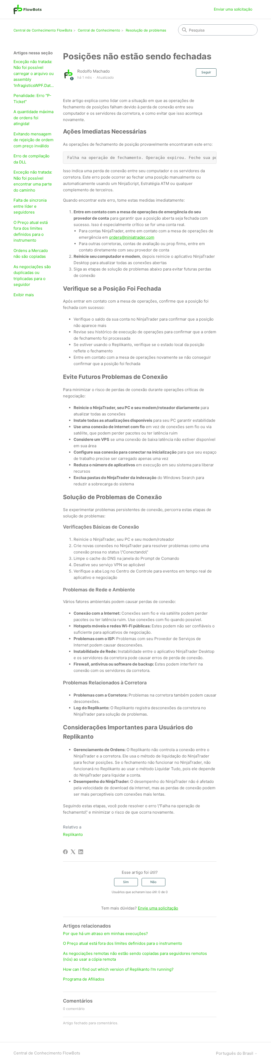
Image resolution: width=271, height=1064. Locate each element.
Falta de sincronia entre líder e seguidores (30, 206)
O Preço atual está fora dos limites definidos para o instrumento (30, 231)
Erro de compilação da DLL (31, 159)
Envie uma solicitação (158, 908)
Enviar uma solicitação (233, 9)
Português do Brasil (235, 1053)
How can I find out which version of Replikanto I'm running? (118, 969)
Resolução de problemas (146, 30)
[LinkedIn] (80, 851)
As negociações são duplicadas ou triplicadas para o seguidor (32, 275)
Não (153, 882)
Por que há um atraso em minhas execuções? (105, 933)
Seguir (206, 72)
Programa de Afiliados (83, 979)
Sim (126, 882)
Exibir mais (23, 294)
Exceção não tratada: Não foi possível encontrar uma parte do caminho (32, 181)
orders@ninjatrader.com (131, 237)
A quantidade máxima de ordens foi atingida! (33, 117)
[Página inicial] (27, 9)
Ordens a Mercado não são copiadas (30, 253)
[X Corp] (73, 851)
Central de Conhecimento (99, 30)
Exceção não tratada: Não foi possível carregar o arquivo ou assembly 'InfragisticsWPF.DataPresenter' (34, 73)
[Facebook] (65, 851)
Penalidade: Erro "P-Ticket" (32, 98)
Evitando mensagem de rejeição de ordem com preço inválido (33, 139)
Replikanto (73, 834)
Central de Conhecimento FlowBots (42, 30)
